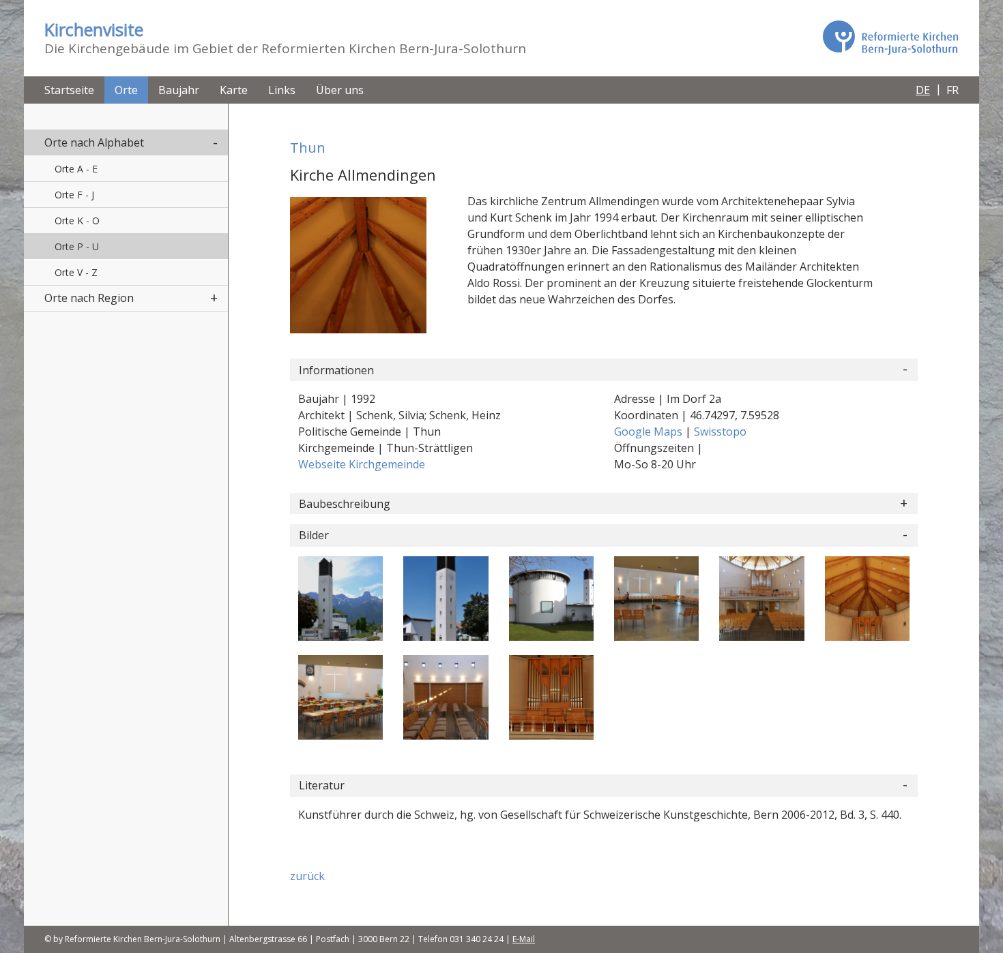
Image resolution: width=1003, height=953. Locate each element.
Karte (234, 89)
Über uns (340, 89)
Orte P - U (77, 246)
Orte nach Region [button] (89, 297)
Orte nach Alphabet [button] (94, 142)
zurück (307, 875)
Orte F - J (74, 194)
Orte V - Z (76, 272)
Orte (126, 89)
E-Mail (523, 939)
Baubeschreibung (344, 503)
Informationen (336, 370)
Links (281, 89)
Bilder (314, 535)
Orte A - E (76, 168)
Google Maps (649, 431)
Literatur (322, 785)
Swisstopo (720, 431)
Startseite (69, 89)
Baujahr (178, 89)
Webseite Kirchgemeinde (361, 464)
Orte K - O (77, 220)
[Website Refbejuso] (890, 37)
